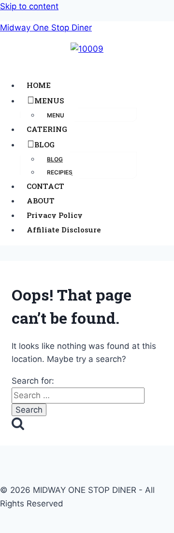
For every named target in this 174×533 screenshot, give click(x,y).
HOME (39, 85)
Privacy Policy (55, 215)
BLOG (44, 144)
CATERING (47, 129)
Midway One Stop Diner (46, 27)
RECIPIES (59, 172)
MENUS (49, 100)
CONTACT (45, 186)
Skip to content (29, 6)
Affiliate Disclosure (64, 229)
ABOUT (41, 200)
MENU (55, 115)
